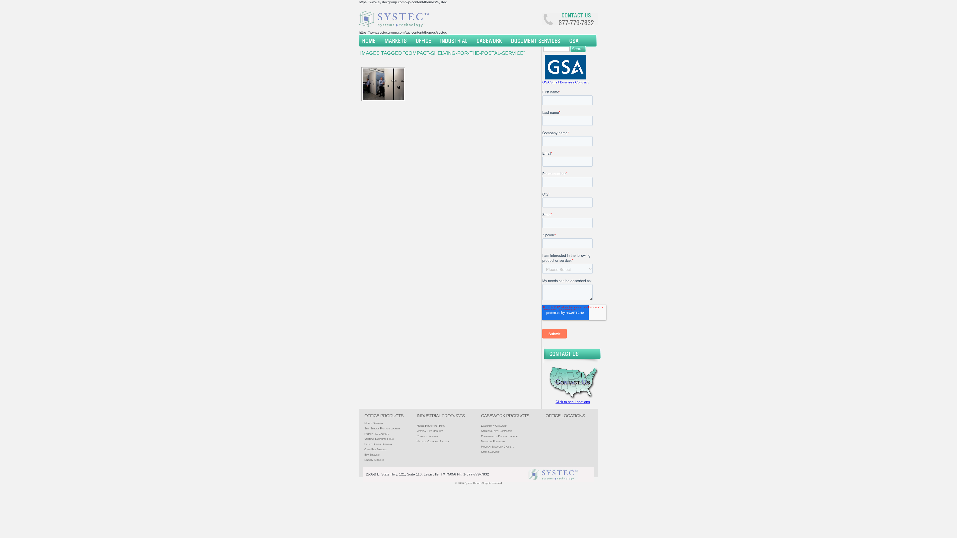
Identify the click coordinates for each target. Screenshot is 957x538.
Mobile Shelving (373, 423)
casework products (505, 415)
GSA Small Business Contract (565, 82)
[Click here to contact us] (572, 398)
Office (423, 40)
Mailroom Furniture (493, 441)
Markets (396, 40)
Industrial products (441, 415)
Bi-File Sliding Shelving (378, 444)
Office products (383, 415)
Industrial (454, 40)
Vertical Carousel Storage (433, 441)
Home (369, 40)
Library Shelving (374, 459)
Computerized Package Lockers (499, 436)
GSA (574, 40)
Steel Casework (490, 451)
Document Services (535, 40)
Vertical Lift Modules (430, 430)
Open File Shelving (375, 449)
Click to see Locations (573, 402)
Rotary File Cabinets (376, 433)
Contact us (576, 15)
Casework (489, 40)
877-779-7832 (576, 22)
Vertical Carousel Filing (379, 438)
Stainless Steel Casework (496, 430)
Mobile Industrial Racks (431, 425)
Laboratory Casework (494, 425)
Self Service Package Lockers (382, 428)
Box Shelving (372, 454)
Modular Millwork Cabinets (497, 446)
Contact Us (564, 353)
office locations (565, 415)
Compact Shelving (427, 436)
